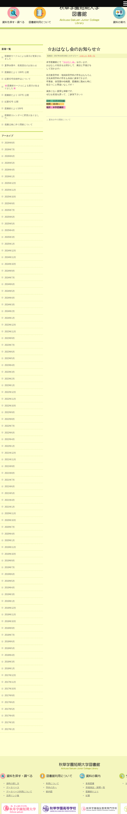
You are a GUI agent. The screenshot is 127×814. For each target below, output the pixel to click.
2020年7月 (10, 527)
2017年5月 (10, 709)
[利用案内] (39, 15)
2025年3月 (10, 237)
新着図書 (90, 783)
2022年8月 (10, 419)
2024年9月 (10, 271)
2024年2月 (10, 311)
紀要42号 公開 (11, 101)
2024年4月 (10, 298)
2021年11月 (10, 459)
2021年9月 (10, 466)
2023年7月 (10, 345)
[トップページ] (79, 15)
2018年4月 (10, 655)
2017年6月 (10, 702)
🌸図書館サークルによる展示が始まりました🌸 (22, 87)
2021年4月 (10, 500)
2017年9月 (10, 695)
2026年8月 (10, 142)
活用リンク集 (12, 795)
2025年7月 (10, 210)
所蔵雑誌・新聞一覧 (95, 787)
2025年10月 (10, 196)
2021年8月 (10, 473)
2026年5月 (10, 163)
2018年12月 (10, 608)
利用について (52, 783)
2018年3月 (10, 661)
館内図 (49, 791)
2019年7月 (10, 567)
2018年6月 (10, 641)
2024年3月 (10, 304)
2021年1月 (10, 507)
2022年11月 (10, 399)
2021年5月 (10, 493)
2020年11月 (10, 513)
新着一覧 (91, 56)
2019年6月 (10, 574)
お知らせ (83, 56)
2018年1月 (10, 668)
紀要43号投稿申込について (18, 79)
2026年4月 (10, 169)
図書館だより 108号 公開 (17, 72)
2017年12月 (10, 675)
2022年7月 (10, 426)
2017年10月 (10, 688)
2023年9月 (10, 338)
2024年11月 (10, 257)
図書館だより (92, 791)
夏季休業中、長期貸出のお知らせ (21, 65)
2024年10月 (10, 264)
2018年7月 (10, 635)
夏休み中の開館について (58, 119)
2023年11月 (10, 331)
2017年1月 (10, 729)
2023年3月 (10, 372)
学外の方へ (51, 787)
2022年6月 (10, 432)
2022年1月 (10, 446)
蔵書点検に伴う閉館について (19, 124)
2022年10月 (10, 405)
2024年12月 (10, 250)
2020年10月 (10, 520)
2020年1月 (10, 540)
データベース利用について (19, 791)
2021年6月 (10, 486)
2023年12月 (10, 325)
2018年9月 (10, 628)
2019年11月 (10, 547)
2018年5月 (10, 648)
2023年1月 (10, 385)
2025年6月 (10, 217)
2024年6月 (10, 284)
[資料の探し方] (13, 15)
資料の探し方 (12, 783)
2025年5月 (10, 223)
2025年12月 (10, 183)
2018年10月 (10, 621)
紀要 (88, 795)
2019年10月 (10, 554)
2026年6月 (10, 156)
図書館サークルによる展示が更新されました (23, 57)
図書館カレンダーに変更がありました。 (22, 116)
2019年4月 (10, 587)
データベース (12, 787)
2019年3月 (10, 594)
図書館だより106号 (14, 108)
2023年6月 (10, 351)
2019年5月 (10, 581)
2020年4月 (10, 534)
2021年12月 (10, 453)
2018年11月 (10, 614)
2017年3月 (10, 722)
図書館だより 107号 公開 (17, 95)
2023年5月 (10, 358)
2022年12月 (10, 392)
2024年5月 (10, 291)
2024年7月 (10, 277)
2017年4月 (10, 715)
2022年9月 (10, 412)
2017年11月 (10, 682)
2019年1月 (10, 601)
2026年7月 (10, 149)
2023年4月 (10, 365)
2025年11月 (10, 190)
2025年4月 (10, 230)
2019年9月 (10, 560)
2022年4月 (10, 439)
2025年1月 (10, 244)
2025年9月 (10, 203)
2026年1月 (10, 176)
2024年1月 (10, 318)
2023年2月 (10, 378)
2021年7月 (10, 480)
